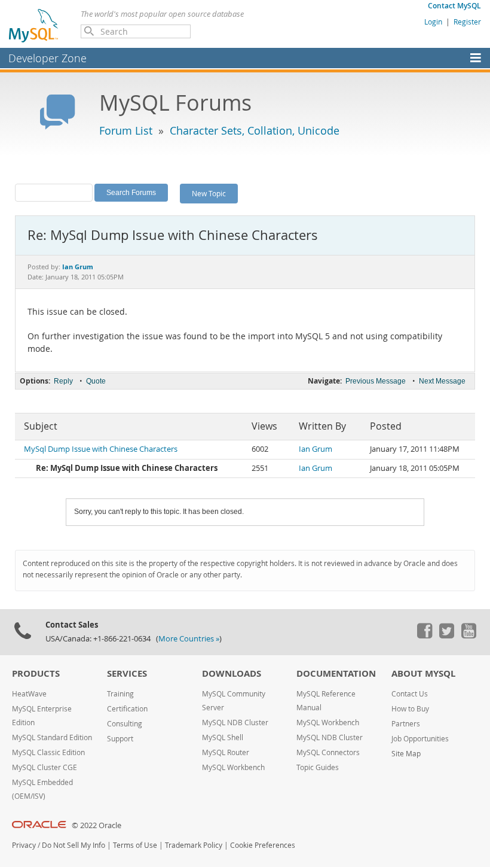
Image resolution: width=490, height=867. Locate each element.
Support (120, 738)
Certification (127, 708)
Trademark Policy (193, 845)
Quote (96, 381)
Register (467, 21)
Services (127, 673)
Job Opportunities (420, 738)
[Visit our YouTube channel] (468, 635)
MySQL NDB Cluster (235, 722)
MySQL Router (225, 752)
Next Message (442, 381)
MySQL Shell (222, 737)
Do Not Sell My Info (73, 845)
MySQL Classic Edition (48, 752)
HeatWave (29, 693)
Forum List (125, 130)
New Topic (209, 193)
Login (433, 21)
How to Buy (410, 708)
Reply (63, 381)
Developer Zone (47, 58)
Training (120, 693)
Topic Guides (317, 767)
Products (36, 673)
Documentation (336, 673)
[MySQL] (34, 25)
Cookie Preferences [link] (262, 845)
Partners (405, 723)
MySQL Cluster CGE (44, 767)
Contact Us (409, 693)
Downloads (231, 673)
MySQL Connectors (328, 752)
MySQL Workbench (233, 767)
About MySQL (423, 673)
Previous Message (375, 381)
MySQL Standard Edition (52, 737)
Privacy (24, 845)
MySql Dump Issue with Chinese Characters (100, 449)
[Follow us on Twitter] (446, 635)
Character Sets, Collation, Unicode (254, 130)
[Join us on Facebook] (424, 635)
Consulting (124, 723)
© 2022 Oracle (96, 825)
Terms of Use (135, 845)
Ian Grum (315, 449)
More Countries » (188, 639)
